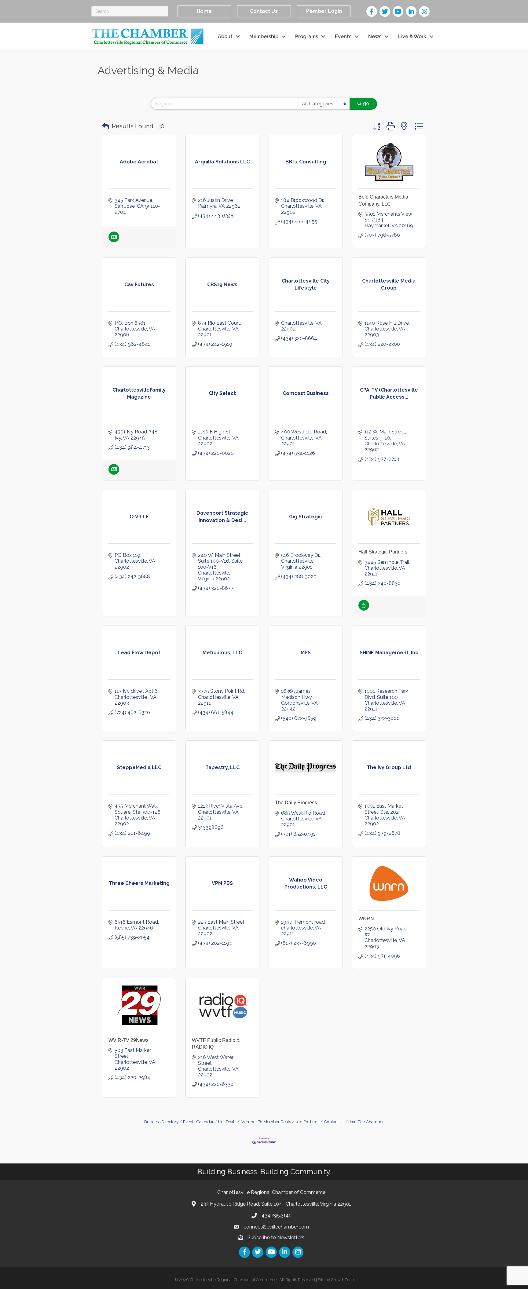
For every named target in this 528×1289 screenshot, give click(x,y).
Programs (306, 36)
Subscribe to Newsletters (276, 1237)
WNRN (366, 918)
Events (343, 36)
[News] (113, 240)
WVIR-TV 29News (128, 1040)
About (225, 36)
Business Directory (161, 1121)
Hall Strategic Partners (382, 551)
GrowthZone (342, 1279)
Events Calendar (198, 1121)
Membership (263, 36)
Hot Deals (227, 1121)
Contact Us (334, 1121)
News (374, 36)
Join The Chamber (366, 1121)
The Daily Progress (296, 802)
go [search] (366, 103)
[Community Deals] (363, 609)
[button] (105, 126)
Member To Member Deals (266, 1121)
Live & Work (412, 36)
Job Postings (307, 1121)
